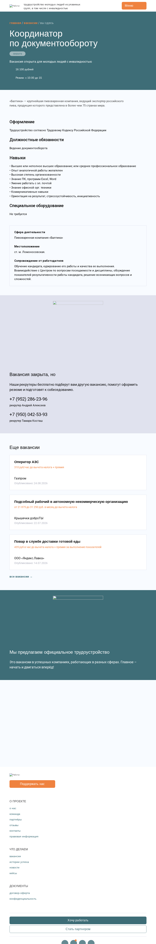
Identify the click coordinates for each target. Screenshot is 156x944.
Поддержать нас (32, 784)
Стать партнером (78, 929)
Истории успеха (19, 861)
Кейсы (13, 873)
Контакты (15, 830)
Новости (14, 867)
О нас (13, 808)
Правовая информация (24, 836)
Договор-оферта (20, 892)
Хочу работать (78, 920)
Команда (15, 813)
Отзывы (14, 825)
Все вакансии (19, 576)
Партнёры (16, 819)
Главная (15, 23)
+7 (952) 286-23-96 (28, 399)
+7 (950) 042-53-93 (28, 414)
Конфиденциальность (23, 898)
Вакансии (30, 23)
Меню (129, 5)
